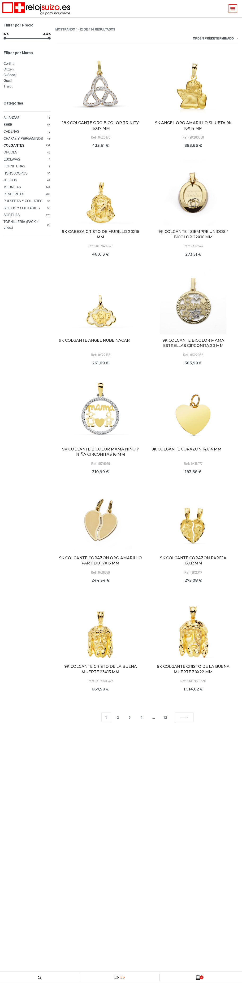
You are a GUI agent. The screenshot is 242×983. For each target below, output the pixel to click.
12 (165, 717)
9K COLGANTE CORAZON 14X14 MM (186, 449)
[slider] (5, 38)
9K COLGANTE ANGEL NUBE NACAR (94, 340)
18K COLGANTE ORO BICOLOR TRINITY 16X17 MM (100, 125)
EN (117, 977)
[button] (233, 8)
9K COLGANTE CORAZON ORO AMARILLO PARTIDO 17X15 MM (100, 560)
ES (122, 977)
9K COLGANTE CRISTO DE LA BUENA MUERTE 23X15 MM (100, 669)
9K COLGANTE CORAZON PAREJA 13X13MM (193, 560)
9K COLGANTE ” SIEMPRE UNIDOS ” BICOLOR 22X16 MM (193, 234)
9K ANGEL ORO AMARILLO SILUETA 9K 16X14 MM (193, 125)
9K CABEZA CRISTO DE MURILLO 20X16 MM (100, 234)
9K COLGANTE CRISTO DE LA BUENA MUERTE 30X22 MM (193, 669)
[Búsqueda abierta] (39, 977)
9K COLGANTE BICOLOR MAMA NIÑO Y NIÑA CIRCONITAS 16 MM (100, 452)
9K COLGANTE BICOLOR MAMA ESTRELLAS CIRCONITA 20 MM (193, 343)
